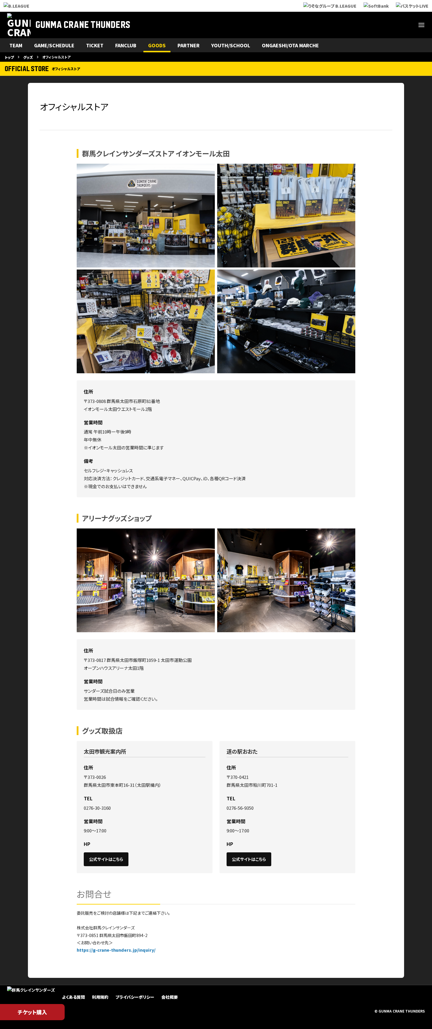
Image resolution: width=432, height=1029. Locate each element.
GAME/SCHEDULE (54, 45)
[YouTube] (393, 25)
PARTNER (189, 45)
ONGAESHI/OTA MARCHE (290, 45)
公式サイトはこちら (106, 859)
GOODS (157, 45)
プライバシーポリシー (134, 997)
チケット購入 (32, 1012)
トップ (9, 57)
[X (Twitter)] (350, 25)
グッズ (28, 57)
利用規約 (100, 997)
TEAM (15, 45)
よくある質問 (73, 997)
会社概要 (169, 997)
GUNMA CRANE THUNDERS (82, 25)
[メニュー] (421, 25)
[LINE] (379, 25)
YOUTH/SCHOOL (230, 45)
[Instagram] (365, 25)
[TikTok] (407, 25)
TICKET (94, 45)
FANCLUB (125, 45)
